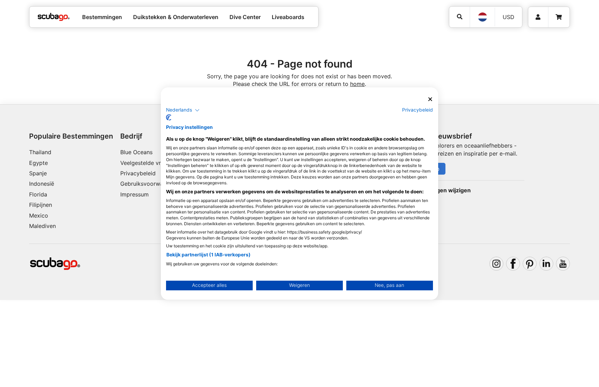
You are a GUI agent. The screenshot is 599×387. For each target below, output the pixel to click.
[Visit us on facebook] (513, 264)
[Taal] (482, 17)
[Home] (54, 17)
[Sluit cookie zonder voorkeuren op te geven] (430, 99)
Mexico (38, 215)
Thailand (40, 152)
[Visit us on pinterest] (530, 264)
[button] (183, 110)
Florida (38, 194)
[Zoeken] (459, 17)
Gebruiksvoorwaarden (149, 183)
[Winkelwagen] (559, 17)
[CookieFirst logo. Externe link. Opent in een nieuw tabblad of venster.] (168, 117)
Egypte (38, 162)
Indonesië (41, 183)
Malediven (42, 225)
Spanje (38, 173)
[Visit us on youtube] (563, 264)
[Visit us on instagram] (496, 264)
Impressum (134, 194)
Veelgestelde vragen (147, 162)
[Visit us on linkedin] (546, 264)
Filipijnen (40, 204)
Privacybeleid (138, 173)
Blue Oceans (136, 152)
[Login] (538, 17)
